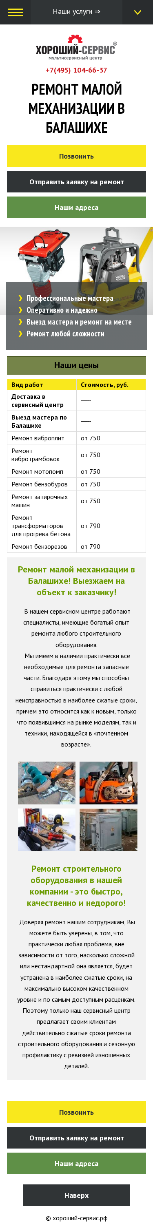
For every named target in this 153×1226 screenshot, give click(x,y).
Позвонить (76, 156)
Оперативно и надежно (62, 310)
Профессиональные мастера (70, 298)
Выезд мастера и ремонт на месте (79, 322)
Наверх (76, 1195)
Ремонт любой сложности (65, 333)
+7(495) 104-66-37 (76, 70)
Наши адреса (76, 207)
